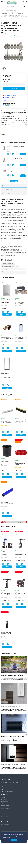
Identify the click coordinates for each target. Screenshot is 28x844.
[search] (25, 6)
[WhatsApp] (7, 105)
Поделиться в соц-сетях (9, 103)
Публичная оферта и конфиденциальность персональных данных (11, 804)
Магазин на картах (9, 100)
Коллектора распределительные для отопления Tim (13, 15)
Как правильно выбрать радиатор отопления (13, 736)
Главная (2, 10)
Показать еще (14, 181)
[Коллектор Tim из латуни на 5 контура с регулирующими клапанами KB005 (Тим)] (3, 69)
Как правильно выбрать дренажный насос (12, 675)
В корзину (14, 88)
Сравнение (13, 91)
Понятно (14, 840)
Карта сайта (4, 811)
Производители (4, 816)
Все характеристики (6, 130)
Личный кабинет (5, 824)
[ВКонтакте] (3, 105)
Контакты (3, 797)
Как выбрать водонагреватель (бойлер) (11, 706)
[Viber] (5, 105)
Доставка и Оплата (5, 799)
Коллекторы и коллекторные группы (10, 12)
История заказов (5, 826)
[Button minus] (8, 154)
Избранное (6, 91)
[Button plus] (13, 154)
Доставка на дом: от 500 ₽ (10, 95)
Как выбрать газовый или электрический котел (13, 764)
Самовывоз (7, 97)
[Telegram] (9, 105)
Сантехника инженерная (11, 10)
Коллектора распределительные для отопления (12, 13)
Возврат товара (4, 801)
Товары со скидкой (5, 819)
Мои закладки (4, 829)
